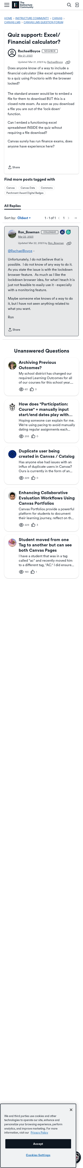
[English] (22, 5)
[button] (12, 53)
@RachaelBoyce (20, 251)
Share (14, 168)
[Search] (69, 5)
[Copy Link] (67, 62)
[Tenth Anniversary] (62, 232)
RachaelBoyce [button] (29, 51)
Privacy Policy (39, 1132)
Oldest (23, 218)
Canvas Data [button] (28, 187)
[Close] (71, 1109)
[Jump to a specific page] (75, 218)
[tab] (12, 206)
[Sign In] (77, 5)
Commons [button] (47, 187)
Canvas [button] (10, 187)
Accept (38, 1143)
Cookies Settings (38, 1155)
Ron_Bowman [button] (28, 232)
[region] (38, 1135)
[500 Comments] (68, 232)
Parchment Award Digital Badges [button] (24, 192)
